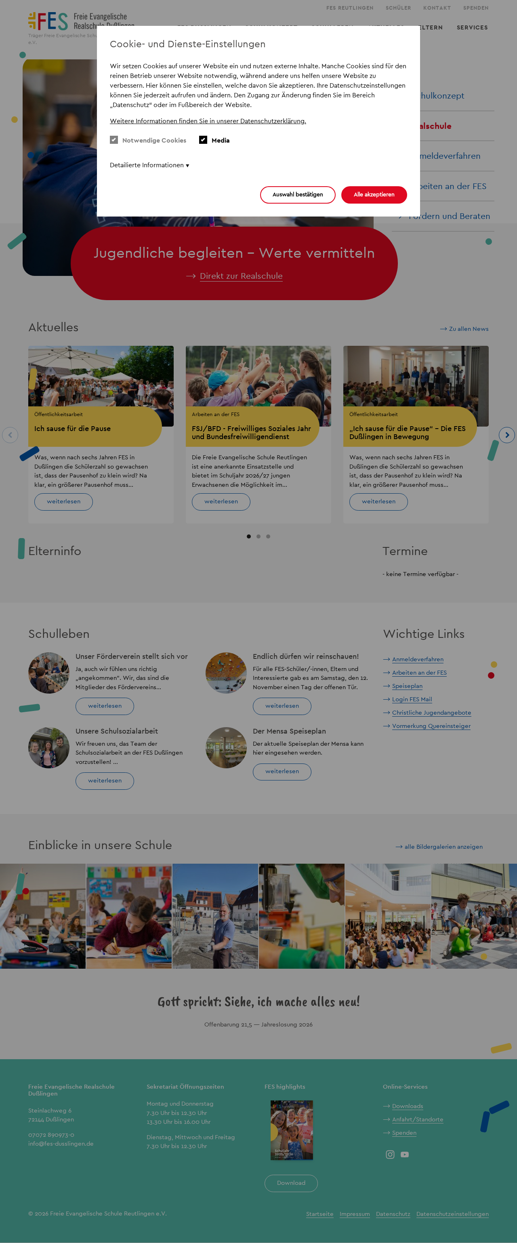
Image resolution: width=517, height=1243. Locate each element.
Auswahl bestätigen (298, 194)
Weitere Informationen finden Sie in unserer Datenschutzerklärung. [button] (208, 121)
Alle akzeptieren (374, 194)
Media (221, 140)
